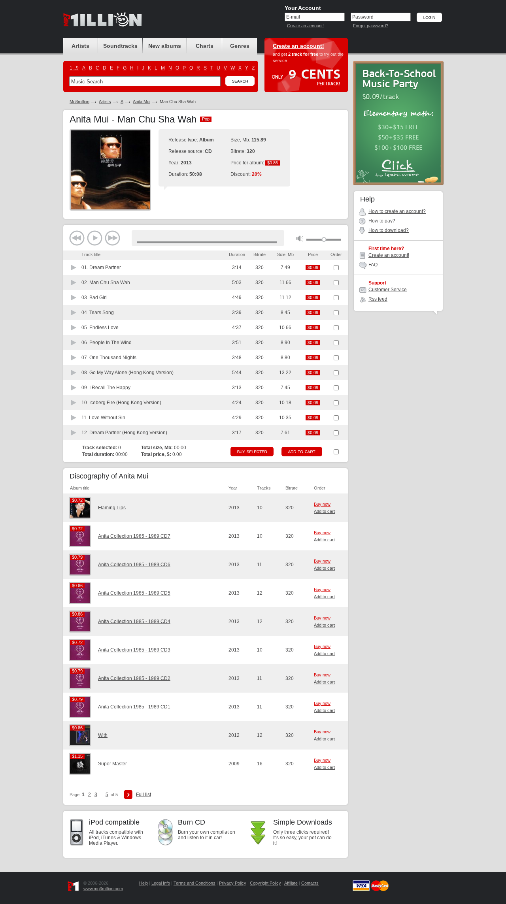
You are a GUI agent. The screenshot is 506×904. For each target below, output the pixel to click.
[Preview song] (73, 267)
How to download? (388, 230)
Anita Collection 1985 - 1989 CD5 (134, 593)
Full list (143, 794)
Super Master (112, 764)
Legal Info (160, 883)
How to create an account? (397, 211)
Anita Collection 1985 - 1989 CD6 (134, 564)
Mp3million (79, 101)
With (103, 735)
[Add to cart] (301, 451)
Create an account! (305, 25)
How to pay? (381, 221)
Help (143, 883)
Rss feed (377, 299)
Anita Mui (141, 101)
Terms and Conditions (194, 883)
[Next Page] (128, 794)
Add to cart (324, 511)
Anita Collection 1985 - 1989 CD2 (134, 678)
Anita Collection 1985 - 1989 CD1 (134, 707)
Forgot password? (370, 25)
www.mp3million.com (103, 888)
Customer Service (387, 289)
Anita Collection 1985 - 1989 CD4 (134, 621)
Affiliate (291, 883)
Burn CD (191, 822)
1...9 (74, 68)
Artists (105, 101)
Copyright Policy (265, 883)
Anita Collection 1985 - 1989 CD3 (134, 650)
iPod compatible (114, 822)
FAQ (373, 264)
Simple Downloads (302, 822)
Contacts (310, 883)
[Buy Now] (252, 451)
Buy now (322, 504)
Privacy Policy (232, 883)
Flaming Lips (112, 507)
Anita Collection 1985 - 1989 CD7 (134, 536)
